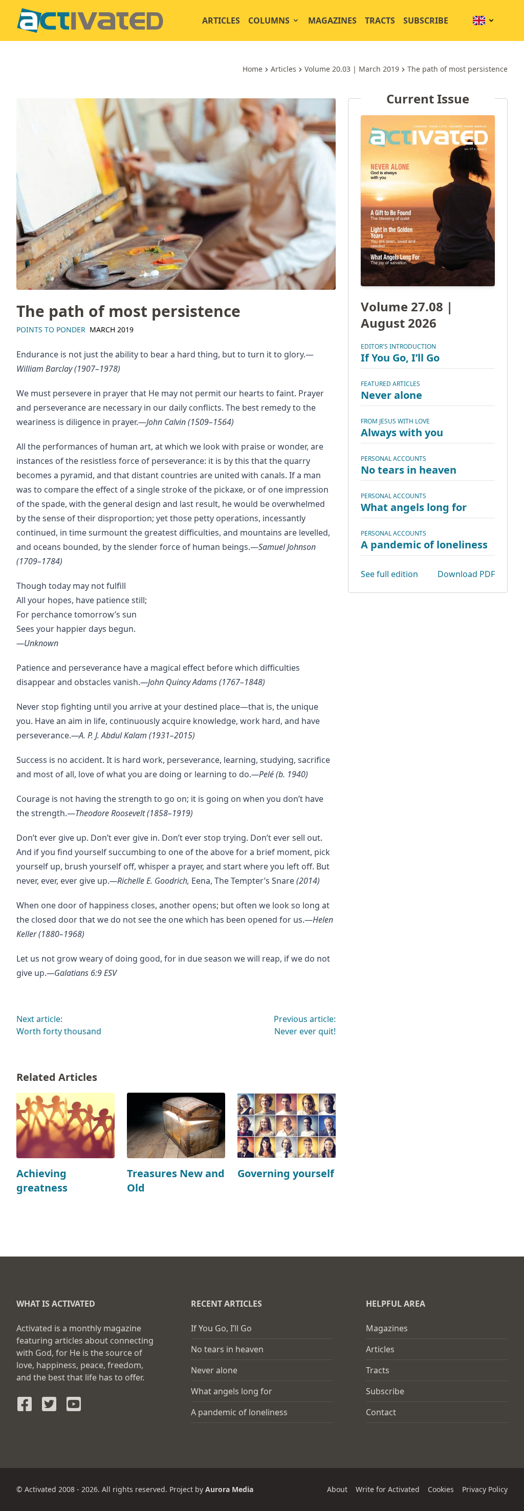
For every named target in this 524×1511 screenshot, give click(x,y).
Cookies (441, 1489)
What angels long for (414, 507)
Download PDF (466, 574)
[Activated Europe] (90, 20)
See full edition (389, 574)
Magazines (332, 20)
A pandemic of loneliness (424, 544)
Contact (381, 1412)
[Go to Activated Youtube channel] (74, 1404)
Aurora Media (229, 1489)
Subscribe (425, 20)
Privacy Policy (485, 1489)
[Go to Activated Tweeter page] (49, 1404)
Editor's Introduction (398, 346)
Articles (221, 20)
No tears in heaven (408, 470)
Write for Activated (388, 1489)
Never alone (391, 395)
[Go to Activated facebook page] (24, 1404)
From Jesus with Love (395, 421)
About (337, 1489)
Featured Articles (390, 383)
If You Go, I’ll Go (400, 358)
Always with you (402, 432)
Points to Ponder (50, 329)
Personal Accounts (393, 458)
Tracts (380, 20)
